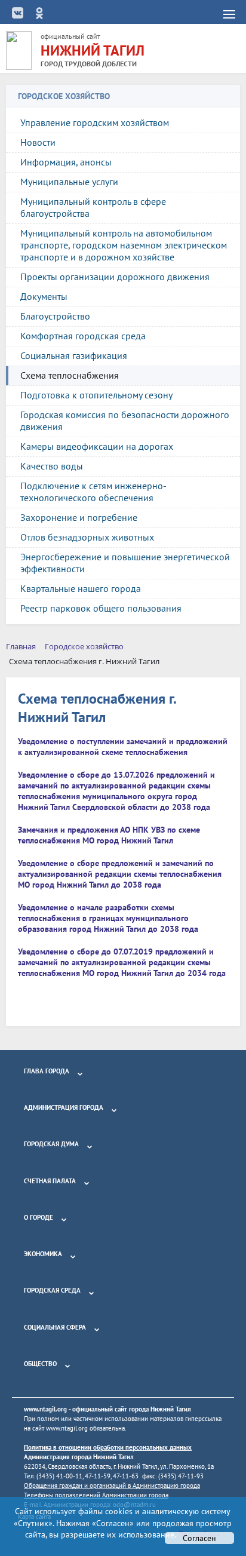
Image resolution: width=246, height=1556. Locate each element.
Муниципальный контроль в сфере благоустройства (93, 207)
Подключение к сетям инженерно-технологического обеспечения (93, 492)
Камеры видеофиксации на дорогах (96, 446)
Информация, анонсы (66, 162)
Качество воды (51, 466)
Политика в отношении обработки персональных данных (108, 1447)
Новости (38, 142)
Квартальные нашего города (80, 588)
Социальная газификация (73, 355)
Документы (43, 296)
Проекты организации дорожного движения (115, 277)
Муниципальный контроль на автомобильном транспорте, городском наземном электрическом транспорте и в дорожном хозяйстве (123, 245)
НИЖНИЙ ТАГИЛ (92, 50)
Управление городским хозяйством (94, 122)
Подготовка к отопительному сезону (96, 395)
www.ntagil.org (45, 1409)
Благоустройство (55, 316)
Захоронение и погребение (78, 517)
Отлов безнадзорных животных (87, 537)
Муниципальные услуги (69, 182)
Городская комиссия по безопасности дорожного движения (124, 420)
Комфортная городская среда (83, 336)
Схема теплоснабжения (69, 375)
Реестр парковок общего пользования (101, 608)
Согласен (199, 1538)
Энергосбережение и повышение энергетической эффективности (125, 563)
